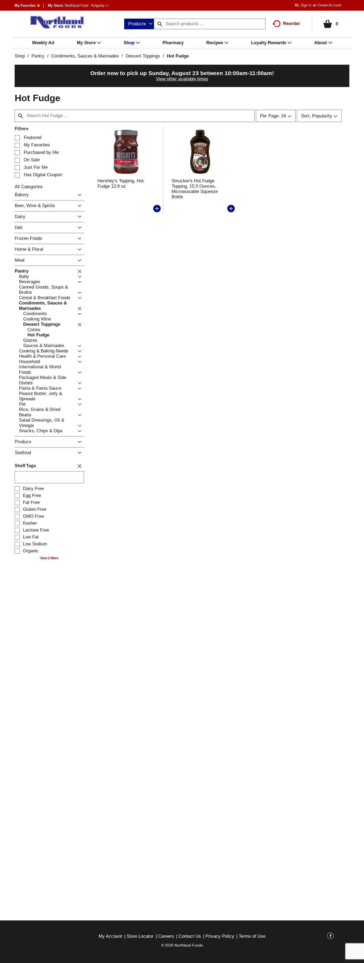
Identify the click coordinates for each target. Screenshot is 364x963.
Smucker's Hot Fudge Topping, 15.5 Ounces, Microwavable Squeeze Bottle (195, 188)
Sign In (306, 5)
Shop (20, 56)
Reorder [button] (291, 23)
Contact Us (190, 936)
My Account (110, 936)
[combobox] (139, 24)
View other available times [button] (182, 78)
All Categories (29, 186)
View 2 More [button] (49, 558)
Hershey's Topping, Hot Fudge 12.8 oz (121, 183)
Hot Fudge (178, 56)
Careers (166, 936)
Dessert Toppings (143, 56)
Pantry (38, 56)
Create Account (329, 5)
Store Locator (140, 936)
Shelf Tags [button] (25, 465)
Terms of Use (252, 936)
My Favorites (25, 5)
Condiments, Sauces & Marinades (85, 56)
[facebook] (330, 937)
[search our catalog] (160, 24)
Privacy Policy (219, 936)
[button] (86, 5)
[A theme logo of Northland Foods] (54, 22)
